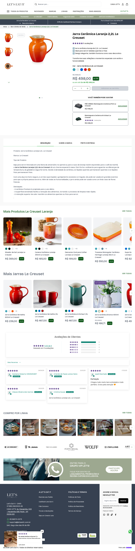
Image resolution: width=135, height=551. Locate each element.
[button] (26, 23)
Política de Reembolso (76, 506)
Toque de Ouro (68, 17)
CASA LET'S (115, 4)
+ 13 (16, 249)
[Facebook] (115, 514)
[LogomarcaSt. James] (31, 447)
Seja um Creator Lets (46, 516)
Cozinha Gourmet (87, 17)
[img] (13, 371)
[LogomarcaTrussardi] (51, 447)
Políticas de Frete (74, 497)
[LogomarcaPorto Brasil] (71, 447)
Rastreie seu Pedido (46, 497)
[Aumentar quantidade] (87, 88)
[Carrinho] (127, 4)
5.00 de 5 (48, 346)
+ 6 (16, 311)
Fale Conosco (44, 506)
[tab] (39, 97)
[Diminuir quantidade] (75, 88)
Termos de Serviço (74, 511)
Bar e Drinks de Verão (18, 27)
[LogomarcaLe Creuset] (11, 447)
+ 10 (76, 249)
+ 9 (106, 249)
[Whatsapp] (104, 514)
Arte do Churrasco (107, 17)
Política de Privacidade (76, 502)
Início (5, 27)
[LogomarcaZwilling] (111, 447)
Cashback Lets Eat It (46, 502)
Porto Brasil (53, 17)
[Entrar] (123, 4)
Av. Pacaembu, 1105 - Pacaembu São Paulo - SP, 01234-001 (19, 511)
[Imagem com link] (67, 469)
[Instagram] (108, 514)
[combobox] (67, 4)
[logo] (16, 4)
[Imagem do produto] (74, 69)
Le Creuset (38, 17)
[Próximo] (8, 82)
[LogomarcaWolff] (91, 447)
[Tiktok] (112, 514)
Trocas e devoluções (46, 511)
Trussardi (24, 17)
